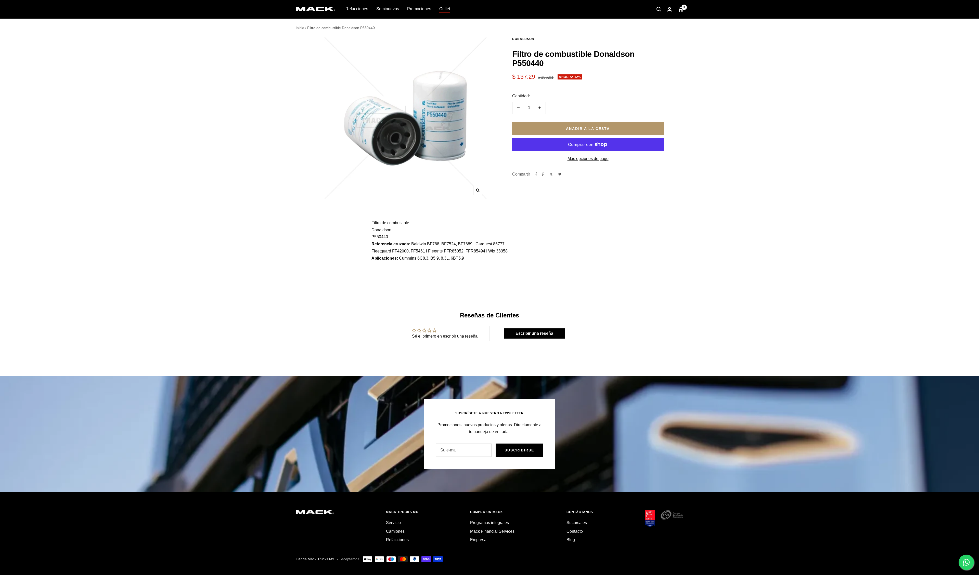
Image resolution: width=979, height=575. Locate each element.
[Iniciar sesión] (669, 9)
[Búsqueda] (658, 9)
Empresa (478, 540)
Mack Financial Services (492, 531)
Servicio (393, 522)
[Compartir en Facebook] (536, 174)
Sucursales (576, 522)
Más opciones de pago (588, 158)
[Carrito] (680, 9)
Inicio (300, 28)
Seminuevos (387, 9)
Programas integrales (489, 522)
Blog (570, 540)
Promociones (419, 9)
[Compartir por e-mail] (559, 174)
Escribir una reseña (534, 333)
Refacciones (356, 9)
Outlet (444, 9)
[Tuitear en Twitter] (551, 174)
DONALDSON (523, 39)
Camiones (395, 531)
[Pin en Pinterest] (543, 174)
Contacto (574, 531)
